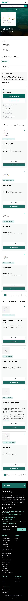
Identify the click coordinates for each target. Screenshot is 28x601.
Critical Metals (5, 562)
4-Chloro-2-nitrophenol (11, 361)
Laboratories (5, 592)
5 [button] (15, 295)
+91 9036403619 (8, 519)
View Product (14, 161)
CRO (16, 540)
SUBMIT (23, 529)
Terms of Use (19, 598)
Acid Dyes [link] (24, 9)
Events (3, 583)
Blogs (3, 581)
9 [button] (20, 295)
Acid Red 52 (7, 268)
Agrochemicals (6, 540)
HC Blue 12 (6, 447)
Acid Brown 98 (8, 144)
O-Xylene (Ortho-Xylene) (11, 403)
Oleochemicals (6, 557)
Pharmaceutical (6, 538)
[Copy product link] (12, 29)
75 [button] (20, 474)
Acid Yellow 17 (8, 185)
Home (2, 9)
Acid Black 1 (7, 226)
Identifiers (5, 61)
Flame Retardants (6, 560)
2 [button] (7, 295)
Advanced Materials (7, 572)
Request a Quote (14, 96)
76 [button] (23, 474)
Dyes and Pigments (16, 9)
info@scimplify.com (10, 517)
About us (17, 581)
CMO (16, 538)
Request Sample (14, 100)
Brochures (5, 579)
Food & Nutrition (6, 553)
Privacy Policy (9, 598)
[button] (2, 295)
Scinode (17, 579)
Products (8, 9)
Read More (6, 420)
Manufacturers (6, 590)
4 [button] (12, 295)
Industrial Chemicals (7, 547)
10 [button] (23, 295)
